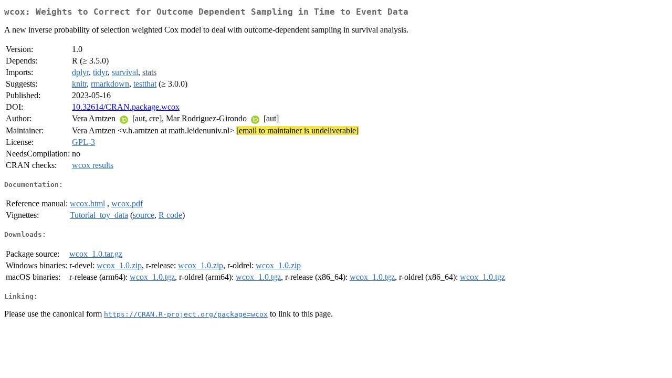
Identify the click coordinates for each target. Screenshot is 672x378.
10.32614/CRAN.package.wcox (126, 106)
